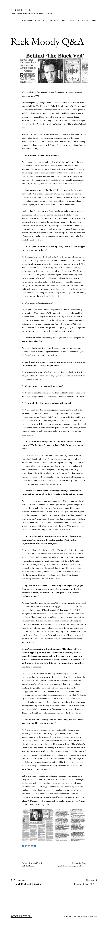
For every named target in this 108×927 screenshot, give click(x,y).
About (37, 20)
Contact (94, 20)
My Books (54, 20)
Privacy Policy (68, 916)
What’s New (27, 20)
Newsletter (74, 20)
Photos (64, 20)
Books (84, 863)
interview (65, 866)
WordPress (93, 916)
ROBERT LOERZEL (21, 10)
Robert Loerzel (29, 866)
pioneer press (73, 866)
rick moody (82, 866)
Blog (45, 20)
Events (85, 20)
